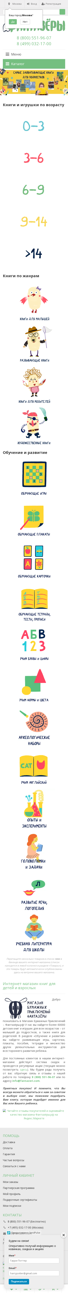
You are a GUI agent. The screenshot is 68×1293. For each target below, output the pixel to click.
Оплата (7, 1148)
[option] (34, 82)
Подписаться (19, 1281)
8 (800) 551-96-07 (34, 38)
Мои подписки (12, 1205)
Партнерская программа (18, 1188)
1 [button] (31, 93)
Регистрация (53, 3)
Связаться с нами (14, 1166)
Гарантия (9, 1154)
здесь (23, 1069)
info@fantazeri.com (26, 1081)
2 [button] (32, 93)
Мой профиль (12, 1194)
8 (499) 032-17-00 (34, 43)
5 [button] (36, 93)
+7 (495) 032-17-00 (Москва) (25, 1227)
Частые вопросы (13, 1160)
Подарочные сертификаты (20, 1199)
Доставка (9, 1142)
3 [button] (34, 93)
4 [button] (35, 93)
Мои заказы (10, 1182)
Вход (34, 3)
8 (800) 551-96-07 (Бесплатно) (27, 1221)
